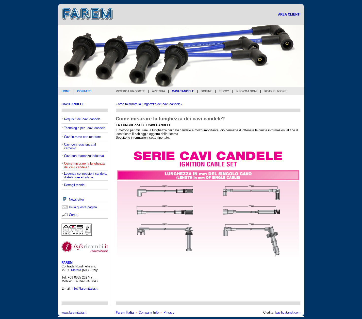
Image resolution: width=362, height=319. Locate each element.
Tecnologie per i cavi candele (84, 128)
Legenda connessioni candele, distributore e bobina (85, 175)
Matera (76, 270)
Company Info (149, 312)
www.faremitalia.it (74, 312)
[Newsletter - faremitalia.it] (65, 200)
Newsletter (76, 199)
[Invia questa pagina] (65, 207)
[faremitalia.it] (87, 23)
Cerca (73, 215)
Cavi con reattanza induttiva (84, 156)
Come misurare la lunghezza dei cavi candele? (149, 104)
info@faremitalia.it (85, 288)
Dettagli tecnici (74, 185)
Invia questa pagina (83, 207)
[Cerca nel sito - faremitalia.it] (65, 214)
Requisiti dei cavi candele (82, 119)
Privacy (169, 312)
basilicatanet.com (287, 312)
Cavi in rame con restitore (82, 137)
